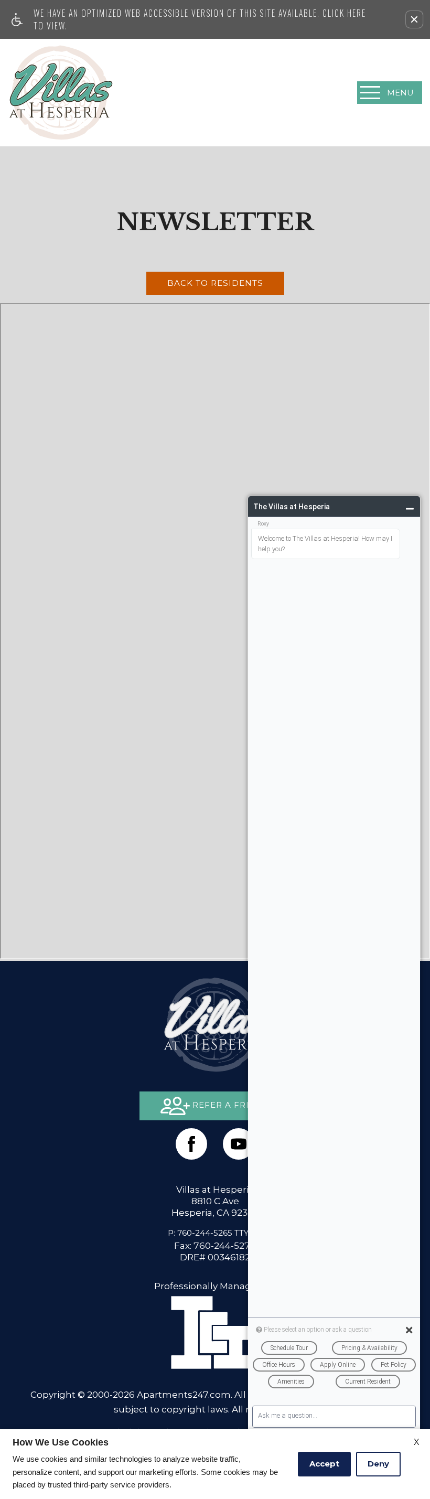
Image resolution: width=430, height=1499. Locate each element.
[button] (414, 19)
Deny (378, 1464)
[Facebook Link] (191, 1144)
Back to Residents (215, 283)
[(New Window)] (238, 1144)
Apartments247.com (184, 1394)
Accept (324, 1464)
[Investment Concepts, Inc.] (215, 1331)
